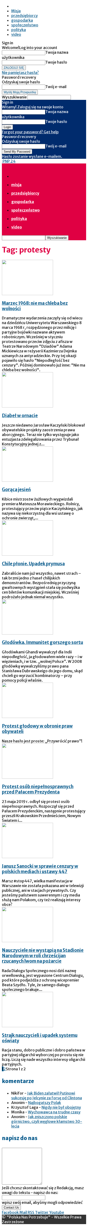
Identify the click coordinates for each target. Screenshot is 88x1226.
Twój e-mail (55, 86)
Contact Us (11, 1207)
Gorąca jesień (16, 489)
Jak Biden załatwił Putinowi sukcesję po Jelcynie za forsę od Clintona (46, 1095)
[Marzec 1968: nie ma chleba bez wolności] (27, 293)
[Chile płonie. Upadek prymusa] (27, 554)
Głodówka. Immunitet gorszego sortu (42, 642)
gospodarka (22, 20)
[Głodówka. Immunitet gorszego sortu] (27, 633)
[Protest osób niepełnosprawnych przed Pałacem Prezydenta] (27, 777)
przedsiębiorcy (24, 15)
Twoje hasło (56, 62)
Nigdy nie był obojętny (61, 1107)
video (16, 34)
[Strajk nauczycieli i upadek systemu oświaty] (27, 1025)
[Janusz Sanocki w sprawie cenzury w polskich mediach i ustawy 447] (27, 856)
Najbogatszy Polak (44, 1102)
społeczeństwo (24, 25)
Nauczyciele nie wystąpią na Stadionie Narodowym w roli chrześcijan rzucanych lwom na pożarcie (43, 956)
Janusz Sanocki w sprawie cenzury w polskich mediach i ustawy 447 (40, 868)
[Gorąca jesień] (27, 480)
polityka (18, 29)
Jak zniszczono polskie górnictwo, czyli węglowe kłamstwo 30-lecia (46, 1121)
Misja (16, 10)
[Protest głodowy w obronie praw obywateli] (27, 716)
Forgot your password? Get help (30, 132)
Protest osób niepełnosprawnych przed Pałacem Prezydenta (37, 789)
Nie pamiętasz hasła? (20, 72)
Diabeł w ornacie (20, 415)
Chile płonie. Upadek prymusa (33, 563)
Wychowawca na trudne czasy (54, 1112)
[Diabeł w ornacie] (27, 406)
